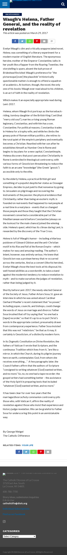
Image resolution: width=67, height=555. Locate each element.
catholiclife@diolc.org (15, 503)
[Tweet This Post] (22, 40)
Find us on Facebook (14, 514)
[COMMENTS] (51, 40)
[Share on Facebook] (15, 40)
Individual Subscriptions (16, 508)
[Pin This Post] (37, 40)
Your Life (27, 445)
